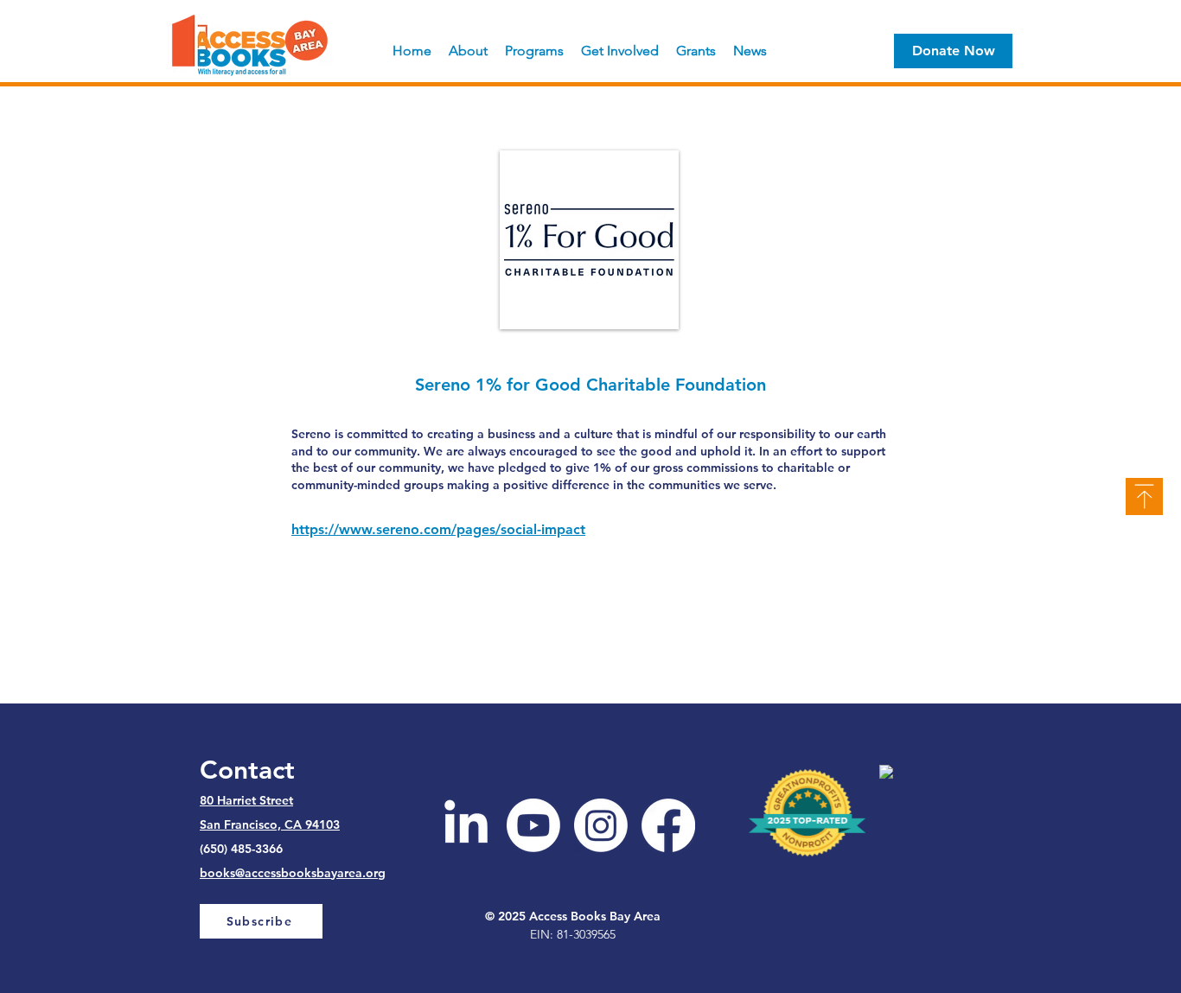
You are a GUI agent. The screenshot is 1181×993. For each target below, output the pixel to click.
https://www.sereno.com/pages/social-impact (438, 529)
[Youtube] (533, 825)
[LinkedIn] (466, 825)
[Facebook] (668, 825)
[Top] (1144, 496)
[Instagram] (601, 825)
